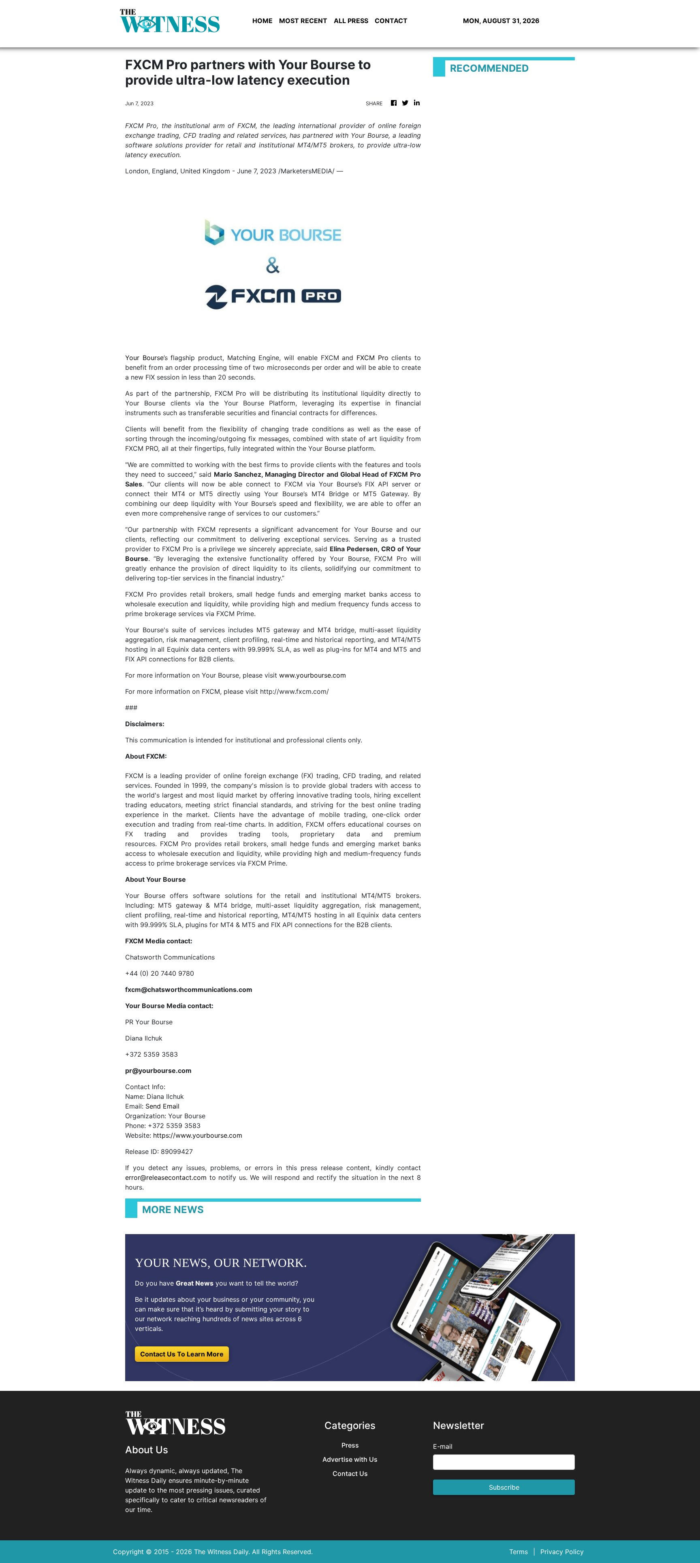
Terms (518, 1552)
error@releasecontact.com (166, 1177)
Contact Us (350, 1474)
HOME (262, 21)
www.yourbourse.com (312, 675)
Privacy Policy (562, 1552)
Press (350, 1445)
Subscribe (504, 1487)
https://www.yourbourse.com (197, 1135)
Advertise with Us (350, 1459)
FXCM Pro (372, 358)
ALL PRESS (351, 21)
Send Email (162, 1106)
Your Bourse (144, 358)
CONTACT (391, 21)
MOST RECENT (303, 21)
